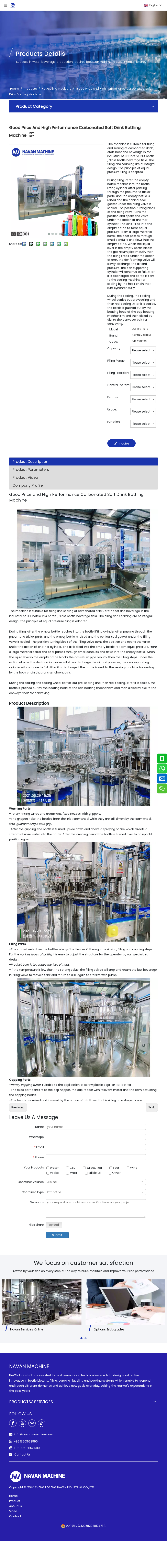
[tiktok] (41, 1423)
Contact (15, 1516)
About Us (15, 1506)
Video (13, 1511)
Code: (113, 342)
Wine (133, 1168)
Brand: (113, 335)
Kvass (73, 1173)
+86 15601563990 (26, 1441)
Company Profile (27, 485)
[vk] (32, 1423)
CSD (72, 1168)
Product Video (25, 477)
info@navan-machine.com (33, 1434)
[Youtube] (22, 1423)
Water (54, 1168)
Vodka (54, 1173)
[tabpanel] (42, 1306)
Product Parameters (30, 469)
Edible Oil (94, 1173)
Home (13, 1496)
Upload (54, 1225)
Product (14, 1501)
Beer (115, 1168)
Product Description (30, 461)
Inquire (124, 443)
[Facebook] (12, 1423)
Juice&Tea (94, 1168)
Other (116, 1173)
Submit (57, 1235)
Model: (114, 329)
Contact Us (22, 1454)
